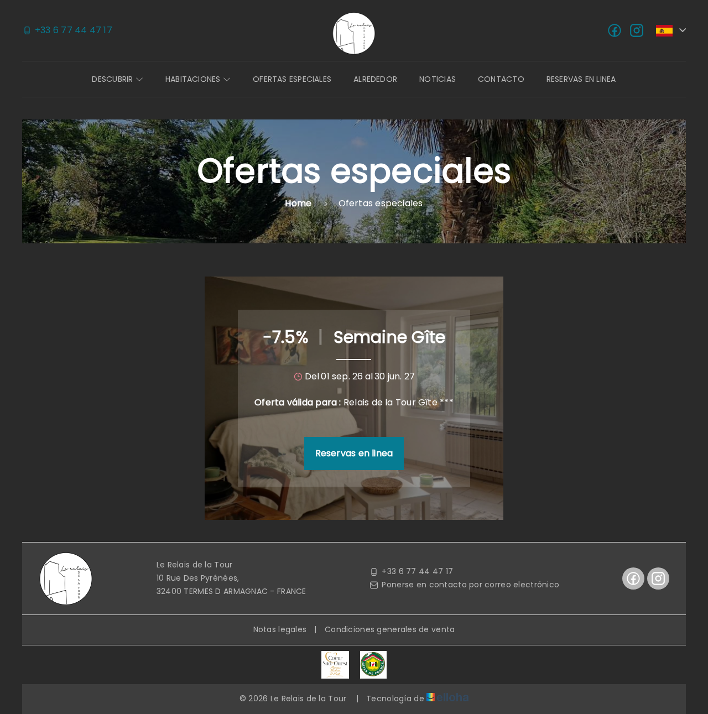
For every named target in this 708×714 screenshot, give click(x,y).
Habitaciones (194, 79)
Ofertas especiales (292, 79)
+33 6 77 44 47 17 (417, 571)
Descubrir (113, 79)
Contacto (501, 79)
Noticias (437, 79)
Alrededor (375, 79)
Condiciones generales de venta (390, 629)
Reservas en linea (581, 79)
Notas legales (280, 629)
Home (298, 203)
